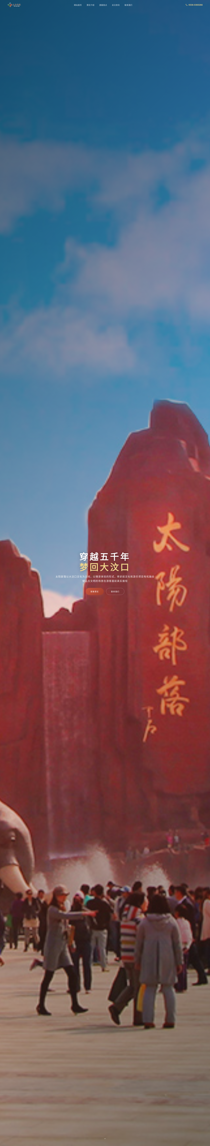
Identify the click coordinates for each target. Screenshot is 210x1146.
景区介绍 (90, 5)
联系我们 (128, 5)
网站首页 (78, 5)
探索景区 (95, 591)
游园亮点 (103, 5)
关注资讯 (116, 5)
